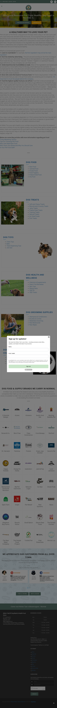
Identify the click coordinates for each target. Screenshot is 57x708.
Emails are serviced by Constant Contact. (27, 362)
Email (10, 346)
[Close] (49, 337)
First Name (12, 353)
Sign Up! (28, 366)
